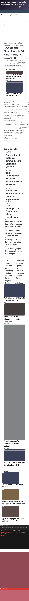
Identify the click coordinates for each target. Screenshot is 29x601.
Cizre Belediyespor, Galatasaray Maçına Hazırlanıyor (12, 211)
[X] (0, 550)
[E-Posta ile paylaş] (5, 142)
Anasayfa (6, 42)
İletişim (2, 535)
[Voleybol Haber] (14, 15)
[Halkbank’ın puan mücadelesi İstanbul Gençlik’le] (14, 304)
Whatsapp (11, 4)
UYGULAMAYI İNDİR (13, 8)
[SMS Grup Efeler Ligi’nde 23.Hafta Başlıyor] (14, 82)
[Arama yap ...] (27, 15)
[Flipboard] (14, 138)
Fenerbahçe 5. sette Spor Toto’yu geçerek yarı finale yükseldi (14, 161)
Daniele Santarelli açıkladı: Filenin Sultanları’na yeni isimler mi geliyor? (14, 76)
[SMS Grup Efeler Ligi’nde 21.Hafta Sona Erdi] (14, 450)
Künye (2, 537)
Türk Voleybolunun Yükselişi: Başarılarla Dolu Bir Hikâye (14, 179)
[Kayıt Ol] (21, 15)
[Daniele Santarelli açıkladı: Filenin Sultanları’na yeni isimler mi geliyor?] (14, 73)
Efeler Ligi (13, 45)
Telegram (4, 4)
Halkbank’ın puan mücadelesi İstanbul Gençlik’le (12, 319)
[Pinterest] (4, 142)
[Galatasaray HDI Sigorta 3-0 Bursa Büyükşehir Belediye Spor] (10, 507)
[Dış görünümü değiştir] (24, 15)
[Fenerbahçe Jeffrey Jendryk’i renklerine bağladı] (14, 325)
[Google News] (8, 138)
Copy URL (22, 130)
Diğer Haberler (12, 42)
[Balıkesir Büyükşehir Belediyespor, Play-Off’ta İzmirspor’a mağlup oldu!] (10, 490)
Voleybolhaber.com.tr (6, 532)
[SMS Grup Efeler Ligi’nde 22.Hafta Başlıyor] (14, 285)
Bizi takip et (11, 525)
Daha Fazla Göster (8, 135)
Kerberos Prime (16, 532)
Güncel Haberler (19, 45)
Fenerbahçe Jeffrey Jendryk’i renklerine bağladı (12, 443)
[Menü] (2, 15)
